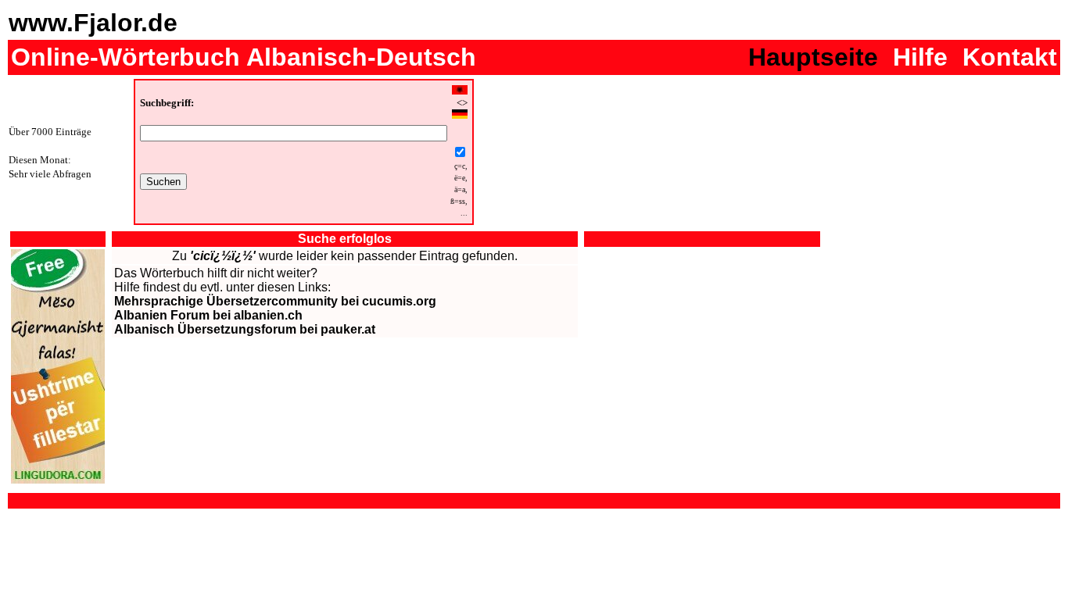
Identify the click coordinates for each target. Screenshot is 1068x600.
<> (462, 103)
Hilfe (920, 57)
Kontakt (1009, 57)
